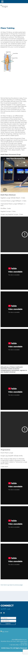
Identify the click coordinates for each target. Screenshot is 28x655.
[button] (2, 2)
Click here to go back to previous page (12, 585)
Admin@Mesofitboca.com (19, 639)
